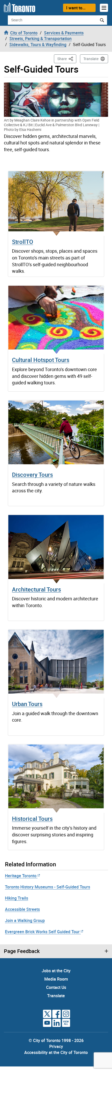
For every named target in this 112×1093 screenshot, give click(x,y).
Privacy (56, 1046)
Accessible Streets (22, 909)
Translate (90, 58)
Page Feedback (22, 951)
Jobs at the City (56, 971)
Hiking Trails (16, 898)
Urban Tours (27, 704)
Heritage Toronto (20, 876)
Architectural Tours (36, 589)
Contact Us (56, 987)
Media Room (56, 979)
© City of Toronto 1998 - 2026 (56, 1040)
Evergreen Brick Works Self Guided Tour (42, 932)
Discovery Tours (32, 474)
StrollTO (22, 241)
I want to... (75, 8)
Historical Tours (32, 818)
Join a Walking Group (25, 920)
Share (66, 58)
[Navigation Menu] (104, 8)
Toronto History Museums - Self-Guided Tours (47, 887)
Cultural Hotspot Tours (40, 360)
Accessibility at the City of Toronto (56, 1052)
